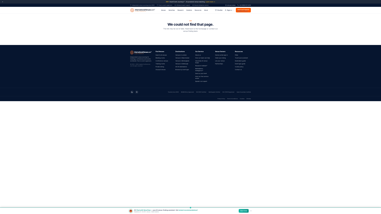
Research (181, 10)
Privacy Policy (221, 98)
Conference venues (162, 61)
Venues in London (181, 55)
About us (198, 55)
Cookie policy (239, 66)
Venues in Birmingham (182, 61)
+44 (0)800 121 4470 (245, 5)
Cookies (242, 98)
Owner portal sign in (221, 55)
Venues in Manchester (182, 58)
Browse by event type (182, 69)
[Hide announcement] (3, 2)
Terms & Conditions (232, 98)
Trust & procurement (241, 58)
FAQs (236, 55)
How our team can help (202, 58)
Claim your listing (220, 58)
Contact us (238, 69)
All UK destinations (181, 66)
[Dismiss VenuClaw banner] (250, 210)
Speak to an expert (201, 81)
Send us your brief (201, 73)
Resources (198, 10)
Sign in (229, 10)
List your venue (231, 5)
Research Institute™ (201, 65)
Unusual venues (161, 69)
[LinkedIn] (132, 92)
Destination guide (240, 61)
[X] (137, 92)
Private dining (160, 66)
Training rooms (160, 63)
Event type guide (240, 63)
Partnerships (219, 63)
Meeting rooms (160, 58)
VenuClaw (171, 10)
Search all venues (161, 55)
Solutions (189, 10)
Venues (163, 10)
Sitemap (248, 98)
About (206, 10)
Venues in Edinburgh (181, 63)
